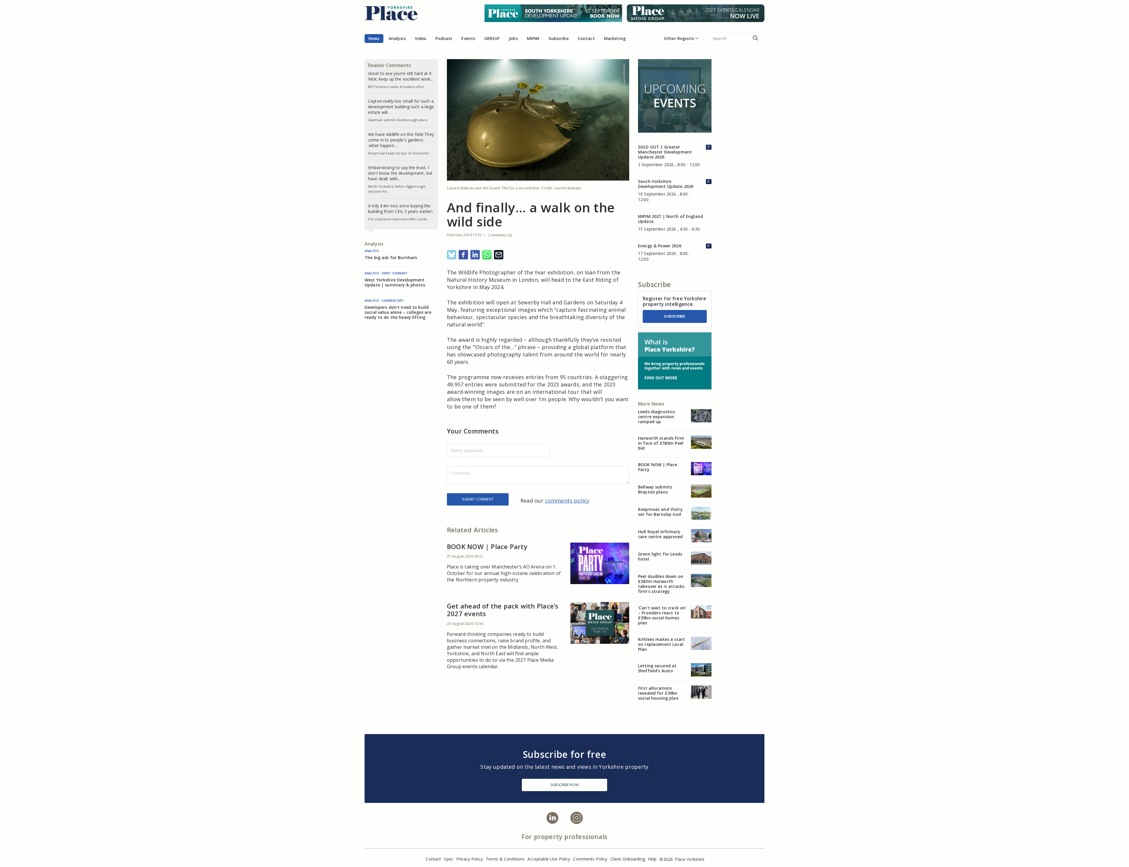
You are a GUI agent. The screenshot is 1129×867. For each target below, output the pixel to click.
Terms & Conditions (505, 859)
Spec (448, 859)
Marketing (615, 38)
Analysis (397, 38)
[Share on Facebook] (463, 255)
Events (468, 38)
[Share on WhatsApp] (487, 255)
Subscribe (674, 316)
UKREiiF (492, 38)
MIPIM (533, 38)
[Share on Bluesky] (451, 255)
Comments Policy (590, 859)
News (374, 38)
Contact (586, 38)
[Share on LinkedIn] (475, 255)
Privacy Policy (469, 859)
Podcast (443, 38)
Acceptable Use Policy (548, 859)
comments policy (567, 500)
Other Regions (679, 38)
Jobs (513, 38)
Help (652, 859)
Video (421, 38)
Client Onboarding (627, 859)
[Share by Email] (498, 255)
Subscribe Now (564, 784)
